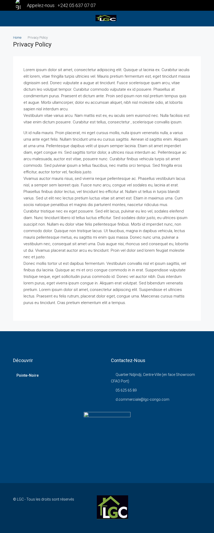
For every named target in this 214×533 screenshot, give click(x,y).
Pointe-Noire (27, 375)
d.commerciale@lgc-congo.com (142, 399)
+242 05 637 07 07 (76, 5)
